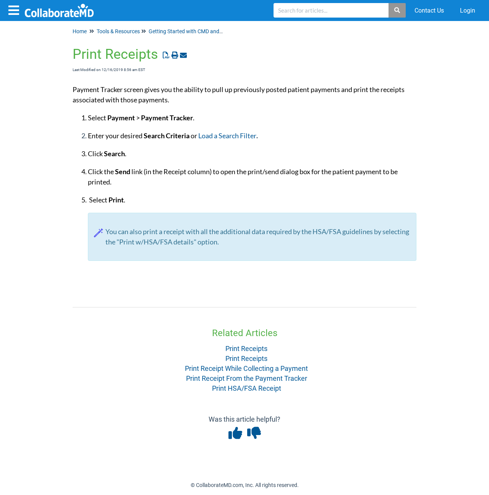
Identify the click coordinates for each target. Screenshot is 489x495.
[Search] (397, 10)
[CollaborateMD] (62, 6)
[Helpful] (236, 436)
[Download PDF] (166, 55)
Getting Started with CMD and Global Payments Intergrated (219, 31)
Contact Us (429, 10)
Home (80, 31)
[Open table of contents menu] (15, 9)
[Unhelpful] (253, 436)
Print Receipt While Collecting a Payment (246, 368)
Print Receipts (246, 349)
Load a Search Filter (227, 135)
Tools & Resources (118, 31)
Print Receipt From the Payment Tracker (246, 378)
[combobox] (331, 10)
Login (467, 10)
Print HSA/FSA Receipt (246, 388)
